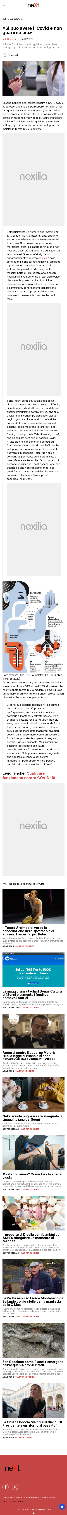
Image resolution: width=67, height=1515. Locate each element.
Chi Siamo (7, 1497)
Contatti (18, 1497)
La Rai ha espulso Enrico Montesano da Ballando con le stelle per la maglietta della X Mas (32, 1301)
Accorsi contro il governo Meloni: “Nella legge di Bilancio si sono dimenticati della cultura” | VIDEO (28, 1056)
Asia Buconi (8, 946)
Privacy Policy (31, 1497)
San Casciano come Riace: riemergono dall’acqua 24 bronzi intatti (32, 1363)
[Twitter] (13, 1485)
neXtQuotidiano (10, 39)
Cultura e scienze (12, 19)
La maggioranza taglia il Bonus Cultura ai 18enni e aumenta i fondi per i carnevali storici (32, 995)
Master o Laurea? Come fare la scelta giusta (32, 1176)
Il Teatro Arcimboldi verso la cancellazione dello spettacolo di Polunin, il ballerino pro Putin (28, 931)
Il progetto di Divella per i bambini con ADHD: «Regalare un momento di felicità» (31, 1238)
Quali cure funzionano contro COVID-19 (28, 775)
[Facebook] (3, 1485)
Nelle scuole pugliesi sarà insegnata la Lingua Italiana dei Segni (32, 1118)
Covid (43, 258)
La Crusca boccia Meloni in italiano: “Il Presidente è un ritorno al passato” (32, 1424)
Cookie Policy (48, 1497)
